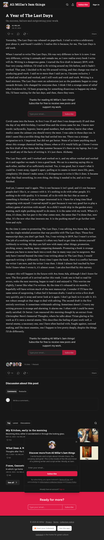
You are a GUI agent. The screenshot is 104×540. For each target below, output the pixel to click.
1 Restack (35, 364)
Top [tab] (8, 423)
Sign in (96, 4)
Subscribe (83, 4)
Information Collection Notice (51, 482)
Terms (55, 522)
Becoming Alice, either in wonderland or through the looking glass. (35, 433)
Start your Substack (45, 528)
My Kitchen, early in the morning (26, 430)
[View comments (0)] (18, 33)
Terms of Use (64, 479)
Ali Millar (16, 25)
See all (11, 482)
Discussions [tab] (25, 423)
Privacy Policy (71, 482)
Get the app (64, 528)
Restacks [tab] (22, 391)
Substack (39, 534)
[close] (76, 442)
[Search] (67, 4)
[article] (52, 435)
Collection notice (67, 522)
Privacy (49, 522)
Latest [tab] (15, 423)
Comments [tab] (11, 391)
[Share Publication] (72, 4)
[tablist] (17, 391)
